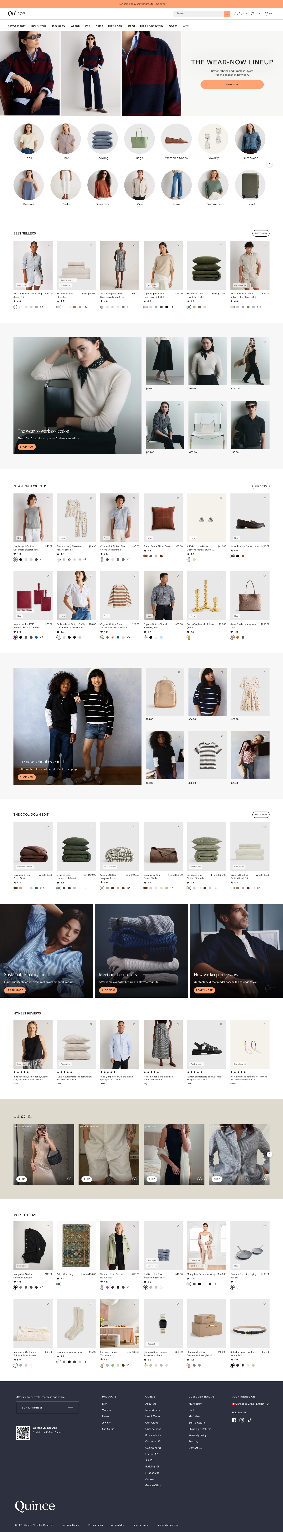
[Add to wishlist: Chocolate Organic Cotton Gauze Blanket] (178, 826)
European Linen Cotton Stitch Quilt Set (196, 877)
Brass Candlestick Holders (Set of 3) (200, 626)
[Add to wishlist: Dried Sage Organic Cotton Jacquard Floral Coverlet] (134, 826)
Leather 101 (151, 1454)
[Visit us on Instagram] (241, 1421)
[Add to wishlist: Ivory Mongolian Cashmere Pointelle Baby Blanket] (47, 1304)
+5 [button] (128, 637)
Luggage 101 (152, 1473)
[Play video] (134, 1179)
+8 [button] (41, 306)
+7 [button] (128, 306)
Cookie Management (167, 1525)
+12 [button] (85, 306)
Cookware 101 (153, 1448)
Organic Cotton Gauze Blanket (152, 876)
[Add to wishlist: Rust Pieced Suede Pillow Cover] (178, 498)
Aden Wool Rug (65, 1274)
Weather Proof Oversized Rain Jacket (113, 1276)
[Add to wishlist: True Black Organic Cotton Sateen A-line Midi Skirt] (179, 342)
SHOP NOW (261, 233)
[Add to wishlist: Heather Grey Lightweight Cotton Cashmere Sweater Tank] (47, 498)
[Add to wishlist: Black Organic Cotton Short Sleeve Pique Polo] (179, 736)
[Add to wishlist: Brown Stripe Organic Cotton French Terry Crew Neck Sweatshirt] (134, 576)
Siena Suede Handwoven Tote (243, 626)
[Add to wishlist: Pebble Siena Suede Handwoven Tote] (264, 576)
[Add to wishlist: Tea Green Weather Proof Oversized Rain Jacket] (134, 1226)
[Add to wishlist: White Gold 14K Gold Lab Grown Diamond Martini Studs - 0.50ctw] (221, 498)
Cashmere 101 (153, 1441)
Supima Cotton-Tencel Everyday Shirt (155, 626)
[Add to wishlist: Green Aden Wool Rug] (91, 1226)
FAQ (191, 1410)
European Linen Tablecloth (108, 1353)
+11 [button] (215, 306)
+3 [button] (41, 637)
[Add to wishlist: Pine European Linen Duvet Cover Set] (221, 245)
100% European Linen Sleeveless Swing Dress (112, 295)
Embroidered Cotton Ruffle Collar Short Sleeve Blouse (71, 626)
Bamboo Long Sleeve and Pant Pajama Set (70, 548)
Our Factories (153, 1429)
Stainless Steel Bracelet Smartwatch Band (155, 1353)
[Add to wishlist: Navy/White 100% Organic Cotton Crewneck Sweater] (222, 672)
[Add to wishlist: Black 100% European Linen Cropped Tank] (47, 1024)
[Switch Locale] (266, 14)
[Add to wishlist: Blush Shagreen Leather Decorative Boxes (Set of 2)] (221, 1304)
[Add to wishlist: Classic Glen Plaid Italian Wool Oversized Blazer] (179, 405)
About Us (150, 1404)
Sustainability (153, 1435)
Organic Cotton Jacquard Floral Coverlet (108, 877)
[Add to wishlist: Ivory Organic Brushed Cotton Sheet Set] (264, 826)
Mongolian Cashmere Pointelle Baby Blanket (24, 1353)
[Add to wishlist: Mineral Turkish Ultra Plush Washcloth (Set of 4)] (178, 1226)
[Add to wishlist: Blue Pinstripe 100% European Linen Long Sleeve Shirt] (47, 245)
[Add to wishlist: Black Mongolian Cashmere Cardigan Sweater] (47, 1226)
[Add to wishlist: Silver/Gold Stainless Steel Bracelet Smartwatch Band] (178, 1304)
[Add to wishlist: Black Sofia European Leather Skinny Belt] (264, 1304)
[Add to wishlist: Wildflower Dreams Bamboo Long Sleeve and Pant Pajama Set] (91, 498)
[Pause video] (69, 1179)
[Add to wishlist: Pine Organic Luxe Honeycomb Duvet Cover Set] (91, 826)
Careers (149, 1479)
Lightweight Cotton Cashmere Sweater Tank (26, 548)
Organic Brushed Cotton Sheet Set (239, 876)
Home (105, 1416)
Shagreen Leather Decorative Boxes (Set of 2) (200, 1353)
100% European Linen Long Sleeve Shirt (27, 295)
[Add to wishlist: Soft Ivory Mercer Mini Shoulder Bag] (222, 405)
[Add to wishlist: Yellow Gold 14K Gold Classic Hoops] (264, 1024)
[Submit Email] (70, 1407)
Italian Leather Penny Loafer (244, 546)
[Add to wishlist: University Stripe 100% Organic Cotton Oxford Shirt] (134, 1024)
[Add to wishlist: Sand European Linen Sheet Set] (91, 245)
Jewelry (106, 1422)
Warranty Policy (197, 1435)
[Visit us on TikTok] (249, 1421)
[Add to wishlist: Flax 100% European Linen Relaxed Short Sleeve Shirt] (264, 245)
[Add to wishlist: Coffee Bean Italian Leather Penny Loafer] (264, 498)
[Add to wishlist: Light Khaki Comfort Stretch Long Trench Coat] (264, 342)
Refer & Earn (152, 1410)
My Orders (194, 1416)
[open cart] (259, 13)
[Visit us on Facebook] (234, 1421)
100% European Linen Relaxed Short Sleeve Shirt (243, 295)
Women (106, 1410)
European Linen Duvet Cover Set (195, 295)
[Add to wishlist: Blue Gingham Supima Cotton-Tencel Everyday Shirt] (178, 576)
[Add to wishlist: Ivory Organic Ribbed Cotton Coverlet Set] (91, 1024)
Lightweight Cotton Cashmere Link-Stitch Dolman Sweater (155, 295)
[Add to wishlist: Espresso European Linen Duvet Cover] (47, 826)
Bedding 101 (152, 1466)
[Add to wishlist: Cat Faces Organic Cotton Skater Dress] (264, 672)
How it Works (152, 1416)
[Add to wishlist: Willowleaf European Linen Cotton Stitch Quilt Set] (221, 826)
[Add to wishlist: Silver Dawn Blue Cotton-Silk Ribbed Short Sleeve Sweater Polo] (134, 498)
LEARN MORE (15, 990)
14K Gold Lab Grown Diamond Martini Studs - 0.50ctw (199, 548)
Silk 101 (149, 1460)
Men (104, 1404)
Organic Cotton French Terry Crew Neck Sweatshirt (114, 626)
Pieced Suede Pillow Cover (157, 546)
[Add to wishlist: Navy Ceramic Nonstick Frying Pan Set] (264, 1226)
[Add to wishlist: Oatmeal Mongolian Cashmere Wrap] (221, 1226)
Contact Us (195, 1448)
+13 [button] (129, 1365)
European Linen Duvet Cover (21, 876)
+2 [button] (128, 559)
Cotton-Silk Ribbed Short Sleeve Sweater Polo (113, 548)
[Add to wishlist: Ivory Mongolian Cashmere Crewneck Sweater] (222, 342)
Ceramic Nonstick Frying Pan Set (243, 1276)
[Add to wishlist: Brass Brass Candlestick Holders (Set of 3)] (221, 576)
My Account (195, 1404)
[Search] (227, 14)
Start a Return (197, 1422)
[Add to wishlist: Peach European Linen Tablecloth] (134, 1304)
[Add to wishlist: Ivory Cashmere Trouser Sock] (91, 1304)
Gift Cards (108, 1429)
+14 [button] (42, 888)
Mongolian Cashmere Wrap (201, 1274)
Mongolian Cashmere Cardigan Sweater (24, 1276)
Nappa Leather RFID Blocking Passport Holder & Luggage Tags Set (27, 626)
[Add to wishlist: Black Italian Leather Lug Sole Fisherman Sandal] (221, 1024)
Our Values (151, 1422)
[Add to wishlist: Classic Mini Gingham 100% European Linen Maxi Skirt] (178, 1024)
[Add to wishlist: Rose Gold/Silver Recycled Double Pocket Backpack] (179, 672)
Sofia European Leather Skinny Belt (242, 1353)
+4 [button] (215, 888)
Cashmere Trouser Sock (69, 1352)
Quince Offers (153, 1485)
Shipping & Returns (200, 1429)
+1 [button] (41, 559)
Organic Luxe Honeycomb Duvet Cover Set (66, 877)
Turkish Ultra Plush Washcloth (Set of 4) (154, 1276)
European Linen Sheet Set (65, 295)
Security (193, 1441)
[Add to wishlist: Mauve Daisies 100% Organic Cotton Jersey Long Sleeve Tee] (264, 736)
